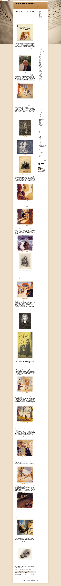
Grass (39, 54)
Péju (39, 86)
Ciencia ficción (40, 31)
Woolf (39, 123)
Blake (39, 20)
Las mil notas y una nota (25, 4)
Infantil (22, 572)
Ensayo (40, 43)
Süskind (40, 112)
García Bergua (40, 50)
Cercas (39, 27)
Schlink (40, 106)
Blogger (38, 580)
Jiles (39, 61)
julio (40, 149)
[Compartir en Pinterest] (34, 571)
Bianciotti (40, 17)
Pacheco (40, 82)
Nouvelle (40, 80)
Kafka (39, 62)
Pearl (39, 85)
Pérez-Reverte (40, 88)
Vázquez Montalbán (41, 119)
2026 (39, 156)
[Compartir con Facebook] (33, 571)
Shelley (40, 108)
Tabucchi (40, 113)
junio (40, 147)
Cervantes (40, 28)
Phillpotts (40, 91)
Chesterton (40, 30)
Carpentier (40, 25)
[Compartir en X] (32, 571)
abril (40, 144)
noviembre (41, 152)
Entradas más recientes (18, 574)
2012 (39, 129)
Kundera (40, 65)
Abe (39, 11)
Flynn (39, 47)
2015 (39, 132)
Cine (39, 32)
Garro (39, 52)
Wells (39, 121)
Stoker (39, 110)
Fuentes (40, 49)
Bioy (39, 19)
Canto (39, 24)
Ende (39, 42)
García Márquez (41, 51)
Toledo (39, 116)
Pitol (39, 93)
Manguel (40, 70)
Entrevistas (40, 44)
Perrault (40, 90)
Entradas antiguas (32, 574)
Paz (39, 84)
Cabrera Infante (41, 22)
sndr (31, 580)
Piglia (39, 92)
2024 (39, 154)
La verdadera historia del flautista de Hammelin (24, 11)
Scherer (40, 105)
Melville (40, 72)
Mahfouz (40, 68)
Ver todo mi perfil (40, 174)
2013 (39, 130)
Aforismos (40, 12)
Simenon (40, 109)
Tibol (39, 115)
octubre (41, 151)
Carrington (40, 26)
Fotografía (40, 48)
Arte (39, 13)
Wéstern (40, 122)
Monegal (40, 76)
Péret (39, 87)
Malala (39, 69)
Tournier (40, 117)
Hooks (39, 56)
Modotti (40, 75)
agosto (40, 150)
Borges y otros (19, 572)
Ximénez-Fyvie (40, 124)
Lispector (40, 66)
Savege (40, 104)
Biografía (40, 18)
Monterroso (40, 77)
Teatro (39, 114)
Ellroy (39, 41)
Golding (40, 53)
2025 (39, 155)
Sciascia (40, 107)
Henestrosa (40, 55)
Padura (40, 83)
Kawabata (40, 63)
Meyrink (40, 74)
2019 (39, 137)
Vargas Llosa (40, 118)
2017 (39, 135)
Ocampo (40, 81)
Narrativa (26, 572)
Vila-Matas (40, 120)
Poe (39, 94)
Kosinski (40, 64)
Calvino (40, 23)
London (40, 67)
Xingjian (40, 125)
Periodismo (40, 89)
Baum (39, 15)
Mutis (24, 572)
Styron (39, 111)
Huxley (39, 57)
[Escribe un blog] (31, 571)
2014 (39, 131)
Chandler (40, 29)
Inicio (25, 574)
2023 (39, 142)
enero (40, 143)
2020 (39, 138)
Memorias (40, 73)
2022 (39, 141)
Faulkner (40, 45)
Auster (39, 14)
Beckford (40, 16)
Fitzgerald (40, 46)
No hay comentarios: (27, 571)
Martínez (40, 71)
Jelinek (40, 60)
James (39, 59)
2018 (39, 136)
